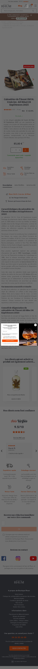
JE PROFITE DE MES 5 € (10, 340)
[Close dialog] (35, 325)
